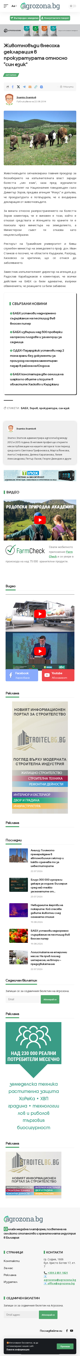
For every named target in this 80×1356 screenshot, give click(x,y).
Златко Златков (26, 97)
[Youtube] (58, 675)
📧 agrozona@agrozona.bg (60, 1278)
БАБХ (24, 408)
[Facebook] (22, 675)
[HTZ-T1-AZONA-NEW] (40, 1219)
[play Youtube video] (40, 520)
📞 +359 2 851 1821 (56, 1272)
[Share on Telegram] (24, 87)
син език (64, 408)
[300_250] (33, 1175)
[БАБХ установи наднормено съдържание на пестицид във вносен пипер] (18, 936)
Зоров (34, 408)
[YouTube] (71, 1330)
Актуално (11, 75)
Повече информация (18, 1349)
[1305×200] (40, 475)
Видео (11, 586)
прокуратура (48, 408)
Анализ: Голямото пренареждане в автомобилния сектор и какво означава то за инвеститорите (47, 858)
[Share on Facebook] (12, 87)
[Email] (30, 87)
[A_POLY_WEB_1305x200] (40, 30)
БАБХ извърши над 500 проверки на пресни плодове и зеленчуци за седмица (36, 337)
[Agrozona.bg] (39, 6)
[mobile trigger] (7, 6)
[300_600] (40, 757)
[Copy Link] (35, 87)
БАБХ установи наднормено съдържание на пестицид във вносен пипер (33, 318)
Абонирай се (50, 999)
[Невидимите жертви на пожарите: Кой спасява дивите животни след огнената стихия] (18, 910)
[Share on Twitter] (18, 87)
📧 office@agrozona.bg (59, 1283)
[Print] (41, 87)
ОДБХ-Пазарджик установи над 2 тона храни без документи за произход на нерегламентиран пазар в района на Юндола (37, 358)
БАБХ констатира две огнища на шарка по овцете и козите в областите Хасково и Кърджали (36, 379)
